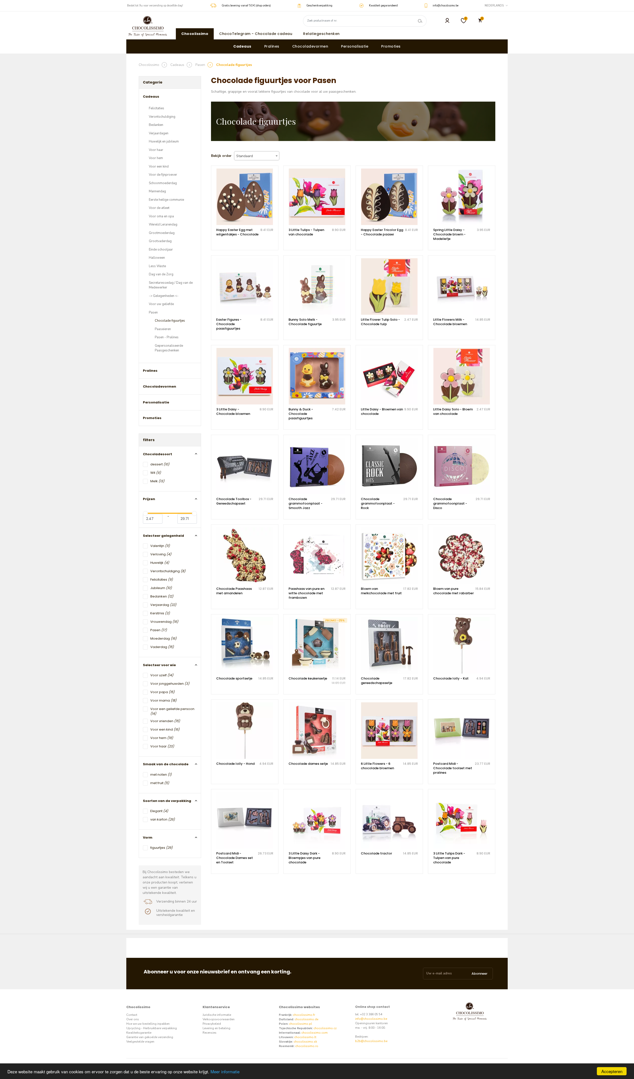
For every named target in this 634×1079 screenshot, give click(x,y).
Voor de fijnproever (163, 174)
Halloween (157, 258)
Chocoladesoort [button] (157, 454)
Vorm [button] (147, 837)
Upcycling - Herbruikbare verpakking (151, 1028)
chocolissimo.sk (305, 1042)
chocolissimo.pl (300, 1024)
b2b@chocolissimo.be (371, 1041)
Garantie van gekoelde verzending (149, 1037)
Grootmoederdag (162, 233)
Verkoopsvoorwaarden (219, 1019)
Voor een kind (159, 166)
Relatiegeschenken (321, 33)
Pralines (271, 46)
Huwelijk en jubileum (164, 141)
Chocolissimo (194, 33)
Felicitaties (156, 108)
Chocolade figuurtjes (170, 320)
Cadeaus (242, 46)
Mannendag (157, 191)
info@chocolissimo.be (371, 1019)
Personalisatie (354, 46)
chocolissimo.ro (306, 1046)
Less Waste (157, 266)
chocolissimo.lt (305, 1037)
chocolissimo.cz (325, 1028)
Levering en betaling (216, 1028)
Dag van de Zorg (161, 274)
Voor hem (156, 158)
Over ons (132, 1019)
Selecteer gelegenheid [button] (163, 535)
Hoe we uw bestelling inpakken (148, 1024)
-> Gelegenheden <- (164, 296)
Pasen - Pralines (167, 337)
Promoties (391, 46)
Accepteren (611, 1071)
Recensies (209, 1033)
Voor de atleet (159, 208)
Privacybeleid (212, 1024)
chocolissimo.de (306, 1019)
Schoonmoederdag (163, 183)
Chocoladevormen (310, 46)
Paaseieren (163, 329)
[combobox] (256, 155)
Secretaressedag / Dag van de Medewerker (171, 285)
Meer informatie (225, 1071)
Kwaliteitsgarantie (138, 1033)
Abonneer (479, 973)
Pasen (153, 312)
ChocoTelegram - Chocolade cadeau (255, 33)
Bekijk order (221, 155)
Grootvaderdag (160, 241)
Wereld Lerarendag (163, 224)
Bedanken (156, 125)
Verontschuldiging (162, 116)
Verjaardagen (158, 133)
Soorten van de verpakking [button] (167, 800)
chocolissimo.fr (304, 1015)
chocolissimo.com (314, 1033)
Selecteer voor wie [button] (159, 665)
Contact (131, 1015)
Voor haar (156, 150)
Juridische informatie (217, 1015)
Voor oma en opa (161, 216)
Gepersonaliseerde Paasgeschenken (169, 348)
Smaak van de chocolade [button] (165, 764)
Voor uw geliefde (161, 304)
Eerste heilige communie (166, 200)
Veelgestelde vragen (140, 1042)
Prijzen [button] (149, 499)
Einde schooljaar (161, 249)
